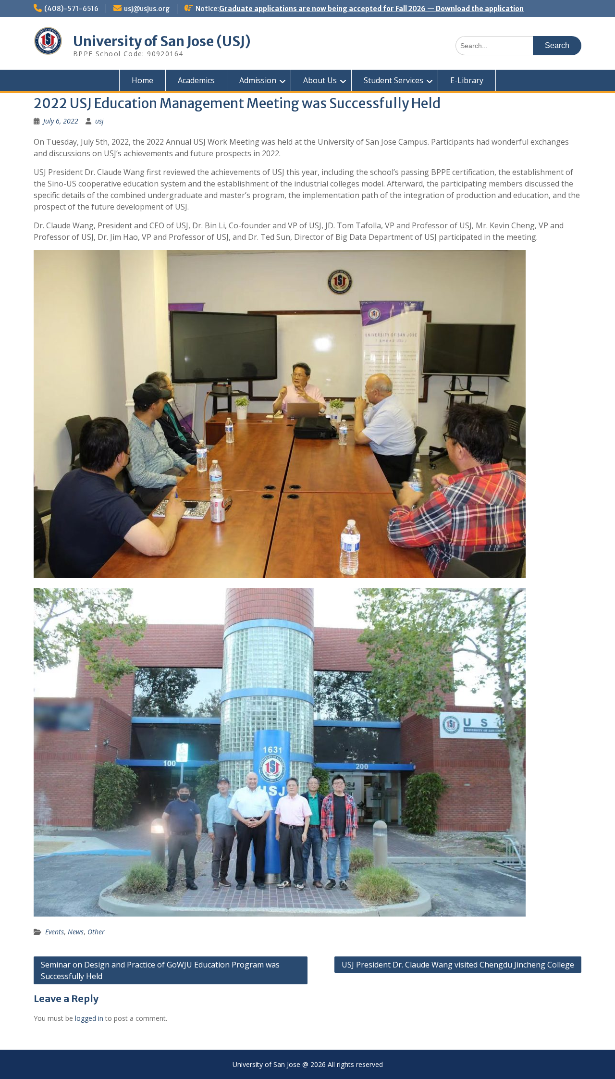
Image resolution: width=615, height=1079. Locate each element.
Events (54, 931)
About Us (320, 80)
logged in (89, 1018)
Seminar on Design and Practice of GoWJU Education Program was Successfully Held (160, 970)
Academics (196, 80)
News (76, 931)
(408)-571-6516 (71, 8)
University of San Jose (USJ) (162, 41)
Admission (257, 80)
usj (99, 120)
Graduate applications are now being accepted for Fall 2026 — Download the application (371, 8)
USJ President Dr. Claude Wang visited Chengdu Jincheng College (458, 964)
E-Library (466, 80)
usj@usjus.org (147, 8)
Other (96, 931)
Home (142, 80)
